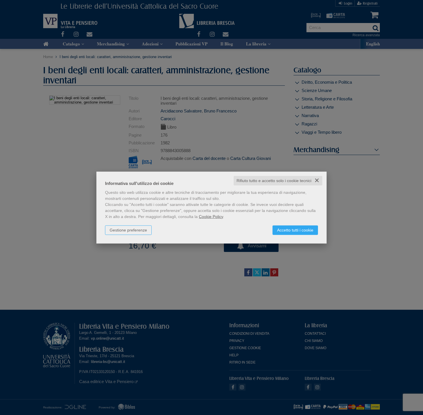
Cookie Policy (211, 216)
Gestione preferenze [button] (128, 230)
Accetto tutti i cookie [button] (295, 230)
